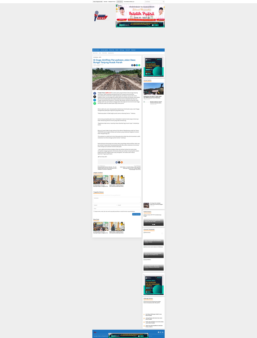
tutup (110, 333)
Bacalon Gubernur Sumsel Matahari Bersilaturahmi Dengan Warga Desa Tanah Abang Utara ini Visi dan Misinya (156, 102)
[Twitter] (119, 162)
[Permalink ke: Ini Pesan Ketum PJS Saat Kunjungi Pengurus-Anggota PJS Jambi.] (100, 179)
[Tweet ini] (135, 65)
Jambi (94, 65)
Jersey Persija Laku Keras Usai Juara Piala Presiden (154, 318)
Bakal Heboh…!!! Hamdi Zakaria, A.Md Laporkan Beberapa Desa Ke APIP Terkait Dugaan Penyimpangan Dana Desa (130, 167)
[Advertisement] (128, 38)
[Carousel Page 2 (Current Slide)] (154, 224)
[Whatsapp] (139, 65)
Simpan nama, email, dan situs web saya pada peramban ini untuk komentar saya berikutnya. (115, 211)
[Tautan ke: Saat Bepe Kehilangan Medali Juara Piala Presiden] (154, 307)
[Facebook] (117, 162)
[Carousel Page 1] (152, 224)
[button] (163, 2)
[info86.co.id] (102, 15)
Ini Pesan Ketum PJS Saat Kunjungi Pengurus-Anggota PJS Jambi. (100, 186)
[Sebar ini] (132, 65)
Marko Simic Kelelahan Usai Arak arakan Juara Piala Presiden (155, 322)
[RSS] (122, 162)
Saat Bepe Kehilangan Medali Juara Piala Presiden (154, 315)
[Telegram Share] (137, 65)
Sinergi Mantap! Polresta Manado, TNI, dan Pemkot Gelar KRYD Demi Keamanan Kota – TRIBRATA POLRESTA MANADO (107, 167)
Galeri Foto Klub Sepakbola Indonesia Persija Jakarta (154, 326)
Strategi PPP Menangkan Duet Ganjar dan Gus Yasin (152, 220)
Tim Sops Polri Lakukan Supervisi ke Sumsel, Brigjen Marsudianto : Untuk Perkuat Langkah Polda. (156, 204)
